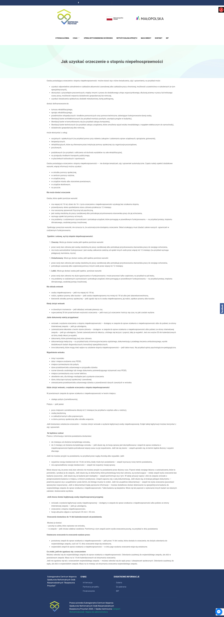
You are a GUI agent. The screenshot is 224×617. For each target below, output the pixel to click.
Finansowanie (89, 591)
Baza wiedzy (146, 38)
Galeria (119, 583)
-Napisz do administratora (96, 612)
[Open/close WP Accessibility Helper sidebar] (221, 10)
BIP (167, 38)
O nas (75, 38)
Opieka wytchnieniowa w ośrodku (98, 38)
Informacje (87, 583)
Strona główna (62, 38)
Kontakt (158, 38)
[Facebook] (78, 2)
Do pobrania (121, 587)
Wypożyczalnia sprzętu (126, 38)
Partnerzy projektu (91, 587)
